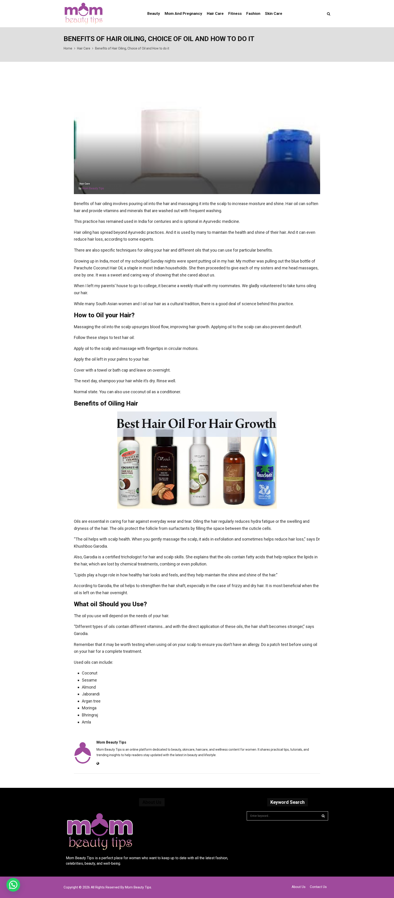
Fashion (253, 13)
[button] (13, 885)
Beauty (153, 13)
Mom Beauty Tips (93, 188)
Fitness (235, 13)
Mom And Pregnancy (183, 13)
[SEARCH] (323, 815)
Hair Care (215, 13)
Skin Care (273, 13)
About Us (299, 887)
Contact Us (318, 887)
